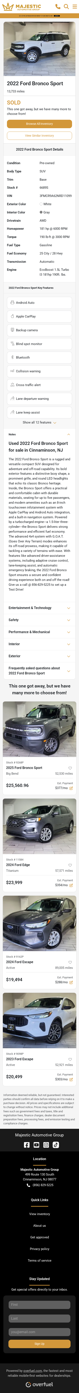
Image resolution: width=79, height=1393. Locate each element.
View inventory (39, 1214)
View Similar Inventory (39, 135)
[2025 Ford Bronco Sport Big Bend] (39, 729)
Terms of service (39, 1260)
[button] (58, 6)
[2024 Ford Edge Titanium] (39, 826)
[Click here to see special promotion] (39, 16)
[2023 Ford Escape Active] (39, 1020)
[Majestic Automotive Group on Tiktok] (54, 1144)
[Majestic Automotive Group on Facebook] (25, 1144)
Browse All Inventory (39, 123)
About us (39, 1226)
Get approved (39, 1237)
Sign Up (39, 1343)
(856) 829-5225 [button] (43, 1185)
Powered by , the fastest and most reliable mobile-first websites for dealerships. (39, 1373)
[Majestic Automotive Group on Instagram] (44, 1144)
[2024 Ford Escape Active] (39, 923)
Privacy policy (39, 1249)
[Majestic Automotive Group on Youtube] (35, 1144)
